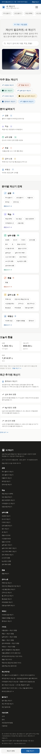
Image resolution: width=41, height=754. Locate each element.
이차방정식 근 (9, 223)
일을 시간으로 (22, 248)
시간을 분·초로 (9, 248)
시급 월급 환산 (9, 303)
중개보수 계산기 (9, 101)
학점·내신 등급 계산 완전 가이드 (11, 663)
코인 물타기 (18, 13)
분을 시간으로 (21, 244)
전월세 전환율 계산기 (8, 618)
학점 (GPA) (28, 13)
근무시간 (20, 303)
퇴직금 (7, 202)
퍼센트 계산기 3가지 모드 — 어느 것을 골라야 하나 (17, 688)
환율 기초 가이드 (7, 659)
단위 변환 (32, 240)
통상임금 (8, 308)
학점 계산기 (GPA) (7, 494)
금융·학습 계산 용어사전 (9, 666)
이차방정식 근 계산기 (8, 503)
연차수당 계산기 (7, 484)
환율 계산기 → (16, 368)
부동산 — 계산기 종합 (8, 646)
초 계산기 (5, 532)
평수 (6, 244)
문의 (3, 719)
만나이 (15, 240)
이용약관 (4, 726)
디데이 (23, 240)
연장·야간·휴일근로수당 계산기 (11, 586)
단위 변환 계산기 (7, 525)
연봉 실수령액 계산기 (28, 96)
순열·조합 (20, 223)
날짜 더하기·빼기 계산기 (9, 548)
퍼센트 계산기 (9, 85)
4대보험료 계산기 (7, 602)
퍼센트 (7, 240)
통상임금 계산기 (7, 599)
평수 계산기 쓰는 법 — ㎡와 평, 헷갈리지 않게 (15, 685)
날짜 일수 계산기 (25, 90)
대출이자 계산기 (28, 101)
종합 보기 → (8, 206)
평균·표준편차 (30, 219)
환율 (6, 282)
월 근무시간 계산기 (7, 596)
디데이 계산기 (9, 96)
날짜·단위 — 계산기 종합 (9, 637)
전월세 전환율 (20, 321)
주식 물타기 (6, 13)
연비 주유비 (23, 257)
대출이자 (30, 197)
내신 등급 (19, 219)
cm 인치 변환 (9, 261)
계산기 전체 (11, 751)
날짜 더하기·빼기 (20, 253)
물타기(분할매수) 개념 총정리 (11, 650)
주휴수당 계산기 (7, 583)
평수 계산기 (8, 90)
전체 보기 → (4, 432)
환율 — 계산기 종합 (8, 640)
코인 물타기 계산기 (7, 475)
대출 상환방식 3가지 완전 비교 (11, 653)
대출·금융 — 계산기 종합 (9, 630)
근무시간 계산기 (7, 592)
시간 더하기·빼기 (10, 257)
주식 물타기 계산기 (7, 471)
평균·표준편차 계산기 (8, 500)
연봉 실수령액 (29, 308)
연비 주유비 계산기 (7, 555)
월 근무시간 (31, 303)
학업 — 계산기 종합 (8, 633)
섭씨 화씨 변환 (9, 265)
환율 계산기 (35, 2)
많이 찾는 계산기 (7, 700)
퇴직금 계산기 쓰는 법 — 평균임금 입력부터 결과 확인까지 (19, 678)
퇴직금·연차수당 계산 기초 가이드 (12, 656)
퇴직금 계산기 (6, 481)
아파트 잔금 (8, 321)
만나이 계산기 (6, 519)
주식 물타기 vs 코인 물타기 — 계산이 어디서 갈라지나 (18, 675)
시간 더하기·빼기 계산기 (9, 551)
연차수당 (16, 202)
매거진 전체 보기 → (8, 691)
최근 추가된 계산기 (7, 704)
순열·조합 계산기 (7, 506)
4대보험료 (18, 308)
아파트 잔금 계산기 (7, 615)
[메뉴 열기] (36, 7)
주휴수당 (8, 299)
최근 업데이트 (6, 707)
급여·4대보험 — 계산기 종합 (10, 643)
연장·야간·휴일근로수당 (22, 299)
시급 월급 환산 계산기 (8, 589)
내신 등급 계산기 (7, 497)
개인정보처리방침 (7, 723)
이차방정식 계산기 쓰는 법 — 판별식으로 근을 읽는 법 (18, 681)
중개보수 (31, 321)
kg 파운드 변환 (21, 261)
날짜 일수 (8, 253)
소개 (3, 716)
